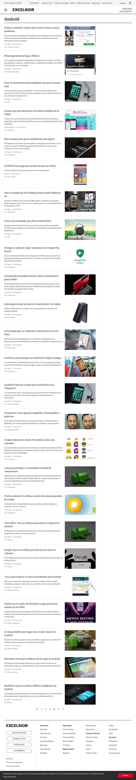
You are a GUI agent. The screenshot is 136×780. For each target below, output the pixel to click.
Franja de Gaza (68, 737)
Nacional (7, 174)
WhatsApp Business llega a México (21, 56)
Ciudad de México (9, 127)
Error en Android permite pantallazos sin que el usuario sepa (32, 85)
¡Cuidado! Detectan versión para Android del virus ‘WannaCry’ (29, 387)
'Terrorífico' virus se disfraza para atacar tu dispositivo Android (32, 525)
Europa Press (11, 155)
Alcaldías (89, 741)
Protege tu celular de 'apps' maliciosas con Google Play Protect (31, 250)
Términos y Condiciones (14, 762)
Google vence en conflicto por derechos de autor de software (30, 552)
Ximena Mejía (11, 176)
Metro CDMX (68, 741)
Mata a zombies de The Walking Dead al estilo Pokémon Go (32, 195)
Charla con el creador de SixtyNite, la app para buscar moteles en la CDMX (31, 606)
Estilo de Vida (91, 753)
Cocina (88, 745)
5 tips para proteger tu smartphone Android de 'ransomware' (27, 470)
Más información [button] (9, 777)
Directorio (9, 759)
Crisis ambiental (69, 733)
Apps (111, 733)
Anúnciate (123, 3)
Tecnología (7, 44)
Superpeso (95, 3)
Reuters (9, 566)
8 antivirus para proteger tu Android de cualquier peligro (32, 358)
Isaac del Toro (107, 3)
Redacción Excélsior (13, 47)
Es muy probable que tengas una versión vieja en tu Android (30, 634)
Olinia (72, 3)
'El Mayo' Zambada (61, 3)
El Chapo (66, 745)
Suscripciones (114, 753)
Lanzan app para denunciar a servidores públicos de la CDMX (31, 113)
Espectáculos (45, 749)
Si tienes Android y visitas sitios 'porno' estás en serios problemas (32, 30)
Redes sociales (92, 737)
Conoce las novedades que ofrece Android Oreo (27, 221)
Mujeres (66, 753)
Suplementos (91, 726)
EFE (8, 102)
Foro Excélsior (68, 729)
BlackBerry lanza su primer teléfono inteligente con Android (30, 687)
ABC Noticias (11, 212)
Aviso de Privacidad (12, 766)
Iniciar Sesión (19, 733)
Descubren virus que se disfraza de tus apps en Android (32, 659)
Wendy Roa (10, 130)
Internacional (45, 733)
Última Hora (127, 9)
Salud (88, 749)
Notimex (10, 539)
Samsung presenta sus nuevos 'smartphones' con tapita (32, 304)
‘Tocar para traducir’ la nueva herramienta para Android (32, 577)
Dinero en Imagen (12, 648)
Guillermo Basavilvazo (13, 623)
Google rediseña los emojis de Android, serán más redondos (29, 442)
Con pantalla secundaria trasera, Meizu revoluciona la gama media (31, 278)
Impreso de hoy (126, 11)
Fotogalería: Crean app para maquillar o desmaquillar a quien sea (32, 415)
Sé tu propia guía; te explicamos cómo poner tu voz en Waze (31, 333)
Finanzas (43, 737)
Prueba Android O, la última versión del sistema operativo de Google (33, 498)
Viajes (111, 726)
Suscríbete (19, 751)
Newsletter (19, 739)
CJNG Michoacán (83, 3)
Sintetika (43, 753)
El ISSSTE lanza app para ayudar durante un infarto (30, 166)
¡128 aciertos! (47, 3)
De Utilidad (113, 729)
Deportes (43, 745)
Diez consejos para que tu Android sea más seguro (29, 139)
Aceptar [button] (125, 775)
